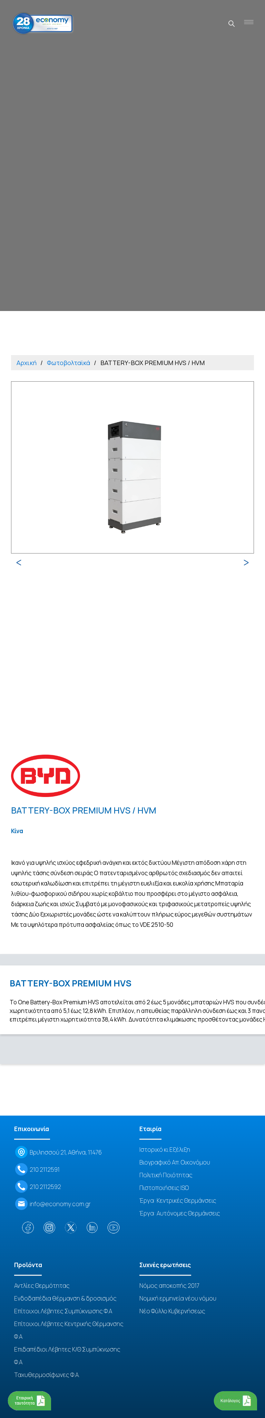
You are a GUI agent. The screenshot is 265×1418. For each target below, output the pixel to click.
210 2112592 (45, 1187)
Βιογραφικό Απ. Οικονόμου (174, 1162)
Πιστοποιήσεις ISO (164, 1188)
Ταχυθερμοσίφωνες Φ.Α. (47, 1375)
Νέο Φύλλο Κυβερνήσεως (172, 1311)
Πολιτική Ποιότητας (166, 1175)
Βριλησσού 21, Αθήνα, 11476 (66, 1152)
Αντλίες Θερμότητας (42, 1286)
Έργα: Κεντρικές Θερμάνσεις (177, 1200)
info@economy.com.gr (60, 1204)
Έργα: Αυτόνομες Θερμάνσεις (179, 1213)
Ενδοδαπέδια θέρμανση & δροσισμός (65, 1298)
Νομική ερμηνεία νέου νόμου (177, 1298)
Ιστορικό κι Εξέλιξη (164, 1149)
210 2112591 (45, 1169)
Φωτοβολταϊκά (68, 363)
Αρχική (27, 363)
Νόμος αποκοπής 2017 (169, 1286)
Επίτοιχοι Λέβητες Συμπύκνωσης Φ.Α (63, 1311)
